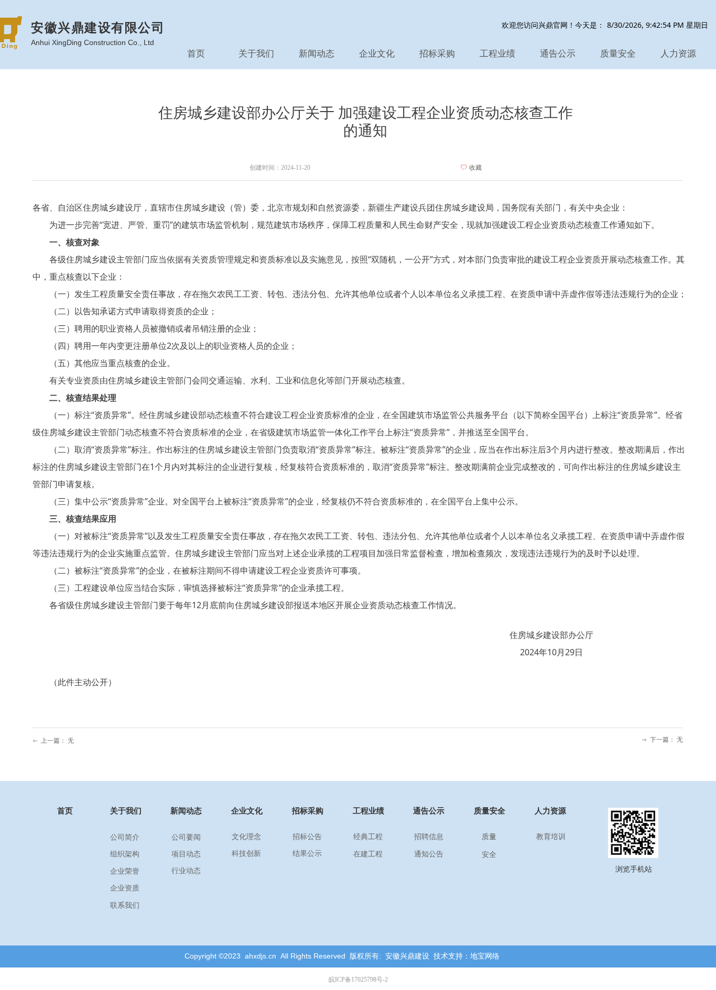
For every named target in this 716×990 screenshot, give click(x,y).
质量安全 (618, 54)
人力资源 (678, 54)
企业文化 (377, 54)
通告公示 (558, 54)
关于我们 (256, 54)
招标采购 (437, 54)
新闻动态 (316, 54)
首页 (196, 54)
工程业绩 (497, 54)
